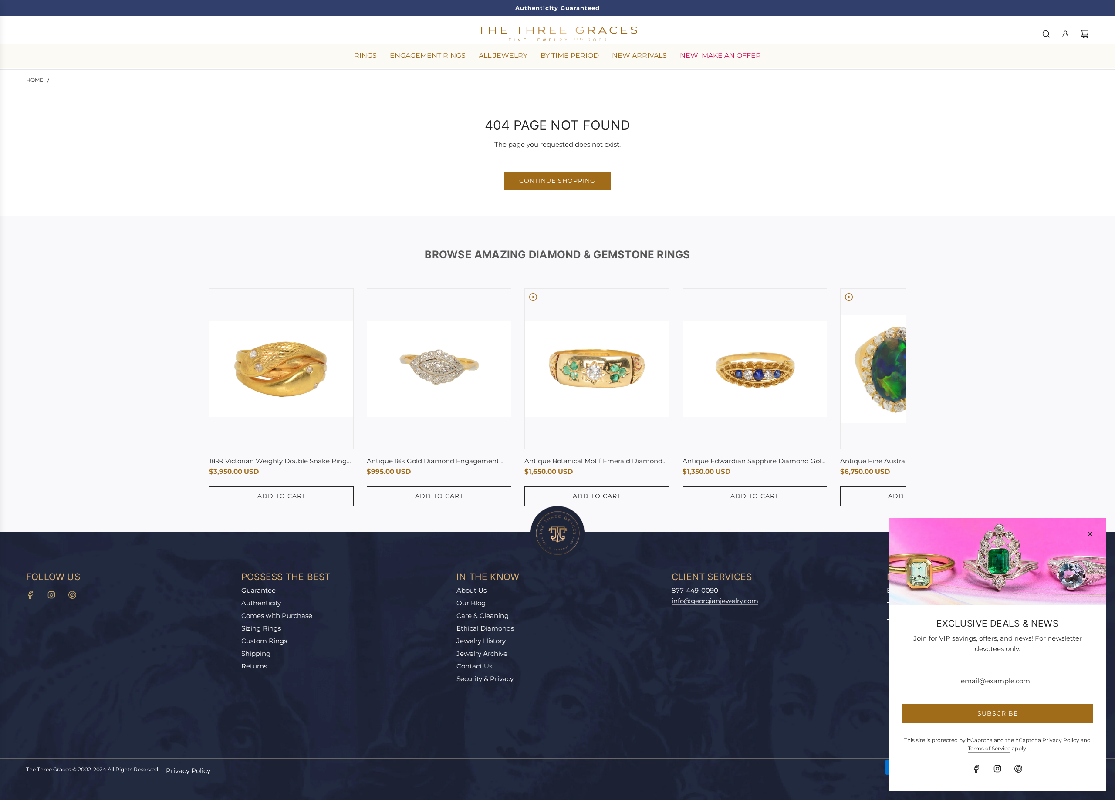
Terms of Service (989, 748)
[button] (225, 397)
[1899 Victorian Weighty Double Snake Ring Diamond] (281, 369)
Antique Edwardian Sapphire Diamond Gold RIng (754, 461)
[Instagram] (51, 594)
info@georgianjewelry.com (715, 601)
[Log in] (1065, 34)
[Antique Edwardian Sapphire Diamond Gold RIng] (755, 369)
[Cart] (1084, 34)
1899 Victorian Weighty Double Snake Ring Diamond (278, 461)
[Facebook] (30, 594)
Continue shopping (557, 181)
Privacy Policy (188, 770)
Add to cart (281, 496)
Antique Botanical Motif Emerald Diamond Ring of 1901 (593, 461)
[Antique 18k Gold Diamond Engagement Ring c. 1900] (439, 369)
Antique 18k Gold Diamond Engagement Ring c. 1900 (433, 461)
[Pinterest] (72, 594)
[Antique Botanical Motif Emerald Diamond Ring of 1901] (597, 369)
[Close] (1090, 533)
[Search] (1046, 34)
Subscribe (997, 713)
